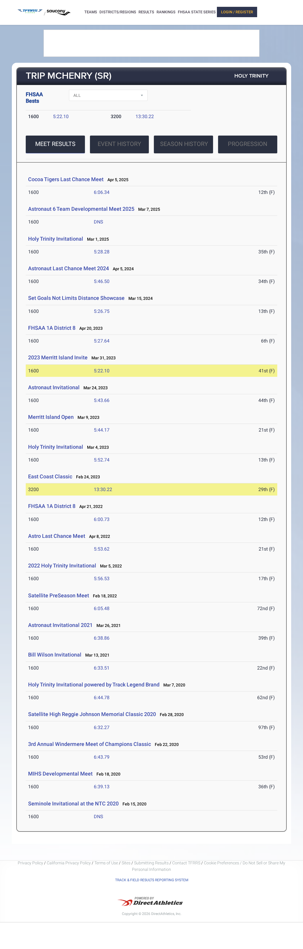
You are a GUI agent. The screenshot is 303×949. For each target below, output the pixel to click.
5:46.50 (101, 281)
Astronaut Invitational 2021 (60, 625)
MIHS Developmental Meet (60, 774)
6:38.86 (101, 638)
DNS (98, 222)
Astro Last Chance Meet (56, 536)
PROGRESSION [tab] (247, 143)
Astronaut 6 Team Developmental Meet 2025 (81, 209)
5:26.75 (101, 311)
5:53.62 (101, 549)
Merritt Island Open (51, 417)
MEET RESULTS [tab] (55, 143)
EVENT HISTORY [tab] (119, 143)
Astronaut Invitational (54, 387)
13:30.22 (145, 116)
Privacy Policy (30, 862)
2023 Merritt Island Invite (58, 357)
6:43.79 (101, 757)
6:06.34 (101, 192)
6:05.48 (101, 608)
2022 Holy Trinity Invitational (62, 565)
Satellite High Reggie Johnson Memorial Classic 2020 (92, 714)
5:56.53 (101, 578)
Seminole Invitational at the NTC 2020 (73, 803)
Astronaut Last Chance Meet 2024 (68, 268)
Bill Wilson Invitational (54, 655)
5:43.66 (101, 400)
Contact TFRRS (186, 862)
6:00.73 (101, 519)
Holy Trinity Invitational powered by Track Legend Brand (93, 684)
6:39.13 (101, 786)
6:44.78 (101, 697)
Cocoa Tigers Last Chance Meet (66, 179)
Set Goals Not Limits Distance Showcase (76, 298)
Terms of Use (106, 862)
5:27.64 (101, 341)
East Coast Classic (50, 476)
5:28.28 (101, 252)
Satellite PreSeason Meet (58, 595)
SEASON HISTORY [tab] (184, 143)
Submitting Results (151, 862)
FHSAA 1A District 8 (51, 328)
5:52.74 (101, 460)
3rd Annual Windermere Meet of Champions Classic (89, 744)
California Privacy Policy (69, 862)
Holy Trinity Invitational (56, 239)
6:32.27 (101, 727)
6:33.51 (101, 668)
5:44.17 (101, 430)
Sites (126, 862)
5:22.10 (61, 116)
